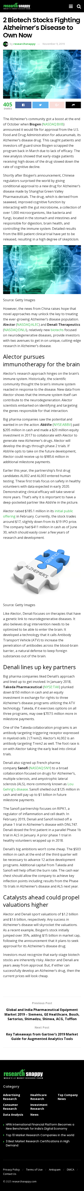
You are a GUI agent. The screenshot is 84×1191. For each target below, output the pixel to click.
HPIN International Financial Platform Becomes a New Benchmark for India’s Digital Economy (40, 1126)
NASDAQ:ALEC (28, 324)
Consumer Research (10, 1107)
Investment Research (39, 1107)
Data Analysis (13, 1115)
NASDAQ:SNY (40, 768)
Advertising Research (11, 1097)
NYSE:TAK (51, 687)
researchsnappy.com (24, 1181)
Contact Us (9, 1174)
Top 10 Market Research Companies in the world (40, 1135)
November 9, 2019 (54, 44)
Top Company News (68, 1097)
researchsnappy (24, 44)
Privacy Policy (11, 1169)
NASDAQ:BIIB (53, 124)
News (34, 1115)
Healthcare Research (38, 1097)
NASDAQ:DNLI (15, 330)
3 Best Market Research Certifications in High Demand (38, 1143)
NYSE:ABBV (62, 424)
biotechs (57, 330)
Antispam (55, 1169)
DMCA (70, 1169)
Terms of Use (34, 1169)
